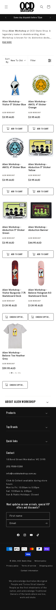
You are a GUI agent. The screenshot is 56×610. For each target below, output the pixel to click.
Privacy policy (12, 566)
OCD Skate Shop (24, 561)
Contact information (29, 571)
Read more (7, 42)
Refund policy (40, 561)
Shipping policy (46, 566)
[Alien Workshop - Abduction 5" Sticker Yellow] (41, 147)
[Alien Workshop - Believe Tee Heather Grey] (15, 336)
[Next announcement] (50, 17)
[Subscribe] (46, 523)
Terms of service (29, 566)
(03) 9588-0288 (14, 466)
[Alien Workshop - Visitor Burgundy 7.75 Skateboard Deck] (15, 273)
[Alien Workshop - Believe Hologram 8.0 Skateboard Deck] (41, 273)
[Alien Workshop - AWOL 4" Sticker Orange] (41, 85)
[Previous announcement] (5, 17)
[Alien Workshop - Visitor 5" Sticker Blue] (15, 85)
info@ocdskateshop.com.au (21, 473)
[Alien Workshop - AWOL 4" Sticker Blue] (15, 147)
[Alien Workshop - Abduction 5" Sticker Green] (15, 210)
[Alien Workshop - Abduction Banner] (41, 210)
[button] (6, 6)
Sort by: (14, 60)
